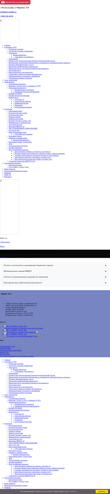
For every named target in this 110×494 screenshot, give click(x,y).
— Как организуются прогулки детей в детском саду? (32, 159)
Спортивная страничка (17, 84)
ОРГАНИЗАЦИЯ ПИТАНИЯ (11, 350)
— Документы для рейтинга (23, 57)
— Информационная (20, 103)
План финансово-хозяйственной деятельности (23, 283)
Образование (13, 59)
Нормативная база (19, 55)
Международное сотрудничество (21, 72)
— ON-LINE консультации (23, 134)
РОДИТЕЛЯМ (5, 348)
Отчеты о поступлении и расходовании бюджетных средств (28, 265)
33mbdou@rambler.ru (8, 12)
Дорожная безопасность (17, 88)
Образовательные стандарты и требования (24, 76)
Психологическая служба (18, 113)
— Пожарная (17, 105)
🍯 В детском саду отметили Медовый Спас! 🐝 (22, 336)
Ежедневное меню (15, 111)
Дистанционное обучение (18, 146)
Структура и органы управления (21, 51)
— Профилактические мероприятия (26, 92)
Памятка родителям (16, 119)
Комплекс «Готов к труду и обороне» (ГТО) (25, 86)
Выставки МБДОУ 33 (16, 126)
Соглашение (72, 491)
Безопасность (13, 97)
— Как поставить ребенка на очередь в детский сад (32, 152)
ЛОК (10, 144)
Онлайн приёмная (15, 148)
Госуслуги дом (14, 130)
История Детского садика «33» (20, 121)
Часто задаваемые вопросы (18, 150)
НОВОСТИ (4, 352)
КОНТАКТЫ (5, 354)
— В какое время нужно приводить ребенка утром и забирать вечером (39, 153)
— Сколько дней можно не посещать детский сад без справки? (36, 155)
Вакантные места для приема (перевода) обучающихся (29, 68)
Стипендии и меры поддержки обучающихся (25, 74)
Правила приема (15, 117)
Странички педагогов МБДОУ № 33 (22, 161)
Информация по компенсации (20, 123)
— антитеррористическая (22, 107)
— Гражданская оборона (22, 101)
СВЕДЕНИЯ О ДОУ (7, 346)
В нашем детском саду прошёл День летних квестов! (23, 328)
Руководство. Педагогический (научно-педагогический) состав (32, 61)
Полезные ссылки (15, 136)
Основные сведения (16, 49)
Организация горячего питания (20, 78)
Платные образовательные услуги (21, 65)
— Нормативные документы (23, 90)
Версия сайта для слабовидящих (17, 2)
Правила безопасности (21, 140)
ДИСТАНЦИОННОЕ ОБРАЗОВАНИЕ (23, 128)
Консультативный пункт (18, 132)
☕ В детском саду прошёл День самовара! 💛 (21, 332)
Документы (13, 53)
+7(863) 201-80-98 (6, 16)
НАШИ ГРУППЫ (15, 94)
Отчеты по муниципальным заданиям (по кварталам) (26, 277)
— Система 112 (18, 99)
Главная (3, 257)
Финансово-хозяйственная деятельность (23, 67)
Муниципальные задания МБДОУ (18, 271)
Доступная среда (15, 70)
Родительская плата (16, 115)
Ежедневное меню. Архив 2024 (20, 142)
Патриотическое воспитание (19, 96)
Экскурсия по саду (15, 124)
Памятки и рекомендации (18, 138)
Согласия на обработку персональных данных (17, 356)
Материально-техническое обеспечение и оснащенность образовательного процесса (39, 63)
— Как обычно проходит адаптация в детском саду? (32, 157)
